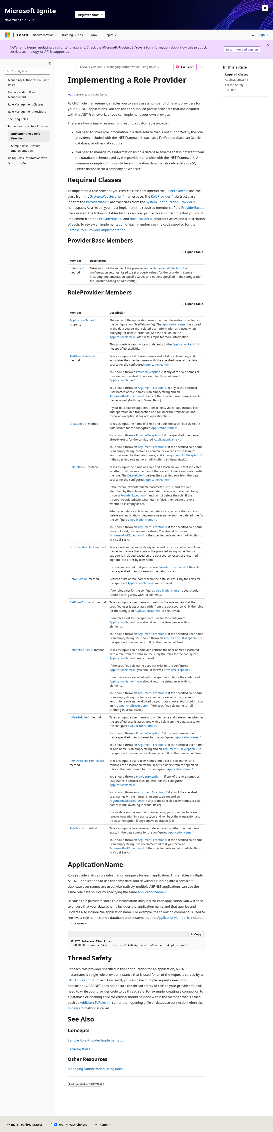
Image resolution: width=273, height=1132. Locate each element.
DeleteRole (77, 467)
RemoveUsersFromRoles (86, 761)
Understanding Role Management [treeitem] (21, 94)
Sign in (263, 35)
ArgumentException (151, 388)
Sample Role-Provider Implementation (97, 230)
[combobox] (27, 71)
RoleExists (76, 828)
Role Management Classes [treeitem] (25, 104)
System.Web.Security (106, 196)
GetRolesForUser (81, 602)
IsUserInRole (78, 717)
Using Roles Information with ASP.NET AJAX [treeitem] (27, 160)
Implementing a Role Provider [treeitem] (25, 136)
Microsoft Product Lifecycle (123, 47)
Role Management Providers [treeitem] (27, 111)
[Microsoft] (7, 35)
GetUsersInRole (80, 650)
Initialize (75, 268)
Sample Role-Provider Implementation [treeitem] (25, 148)
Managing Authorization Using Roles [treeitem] (28, 82)
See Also (230, 90)
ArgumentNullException (126, 396)
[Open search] (253, 35)
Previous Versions (90, 67)
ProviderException (148, 372)
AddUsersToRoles (81, 356)
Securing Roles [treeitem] (18, 119)
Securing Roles (79, 1049)
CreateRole (77, 424)
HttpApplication (80, 980)
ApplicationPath (183, 344)
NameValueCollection (167, 268)
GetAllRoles (77, 579)
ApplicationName (81, 320)
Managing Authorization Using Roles (131, 67)
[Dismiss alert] (265, 8)
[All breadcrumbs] (71, 67)
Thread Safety (234, 85)
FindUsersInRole (81, 547)
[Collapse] (49, 63)
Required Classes (236, 74)
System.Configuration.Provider (169, 202)
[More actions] (201, 67)
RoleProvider (175, 191)
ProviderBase (96, 202)
